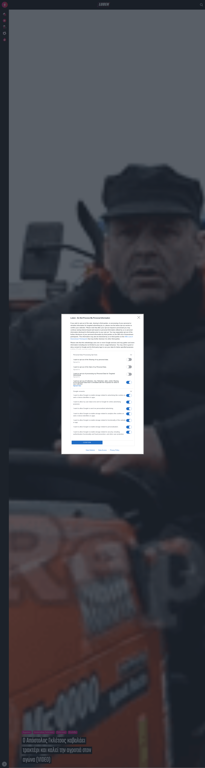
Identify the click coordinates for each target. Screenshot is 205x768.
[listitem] (102, 355)
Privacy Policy (114, 450)
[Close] (139, 318)
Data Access (102, 450)
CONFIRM (87, 442)
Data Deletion (90, 450)
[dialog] (102, 384)
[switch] (129, 359)
